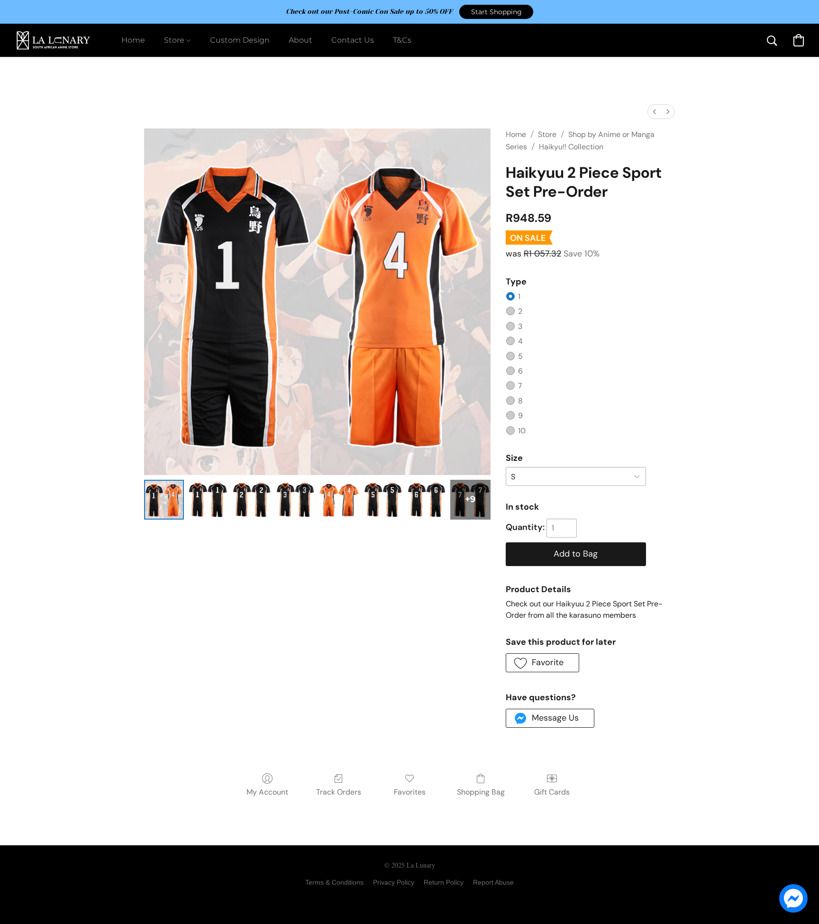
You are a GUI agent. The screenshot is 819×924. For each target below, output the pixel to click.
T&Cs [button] (402, 40)
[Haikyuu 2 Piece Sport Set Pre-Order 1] (208, 500)
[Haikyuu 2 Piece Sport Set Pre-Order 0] (164, 500)
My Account (267, 792)
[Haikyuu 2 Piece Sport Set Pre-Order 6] (426, 500)
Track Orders (338, 792)
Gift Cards (552, 792)
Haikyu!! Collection (571, 147)
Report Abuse (493, 882)
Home (516, 134)
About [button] (300, 40)
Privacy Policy (393, 882)
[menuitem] (654, 112)
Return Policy (444, 882)
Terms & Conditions (334, 882)
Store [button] (175, 40)
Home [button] (133, 40)
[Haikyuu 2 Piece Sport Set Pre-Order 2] (252, 500)
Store (547, 134)
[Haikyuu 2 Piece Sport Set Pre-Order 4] (339, 500)
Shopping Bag (481, 792)
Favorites (410, 792)
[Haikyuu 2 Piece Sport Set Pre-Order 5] (383, 500)
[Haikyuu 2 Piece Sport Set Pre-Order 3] (295, 500)
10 (522, 431)
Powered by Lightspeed (410, 898)
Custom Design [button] (240, 40)
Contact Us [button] (352, 40)
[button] (496, 12)
